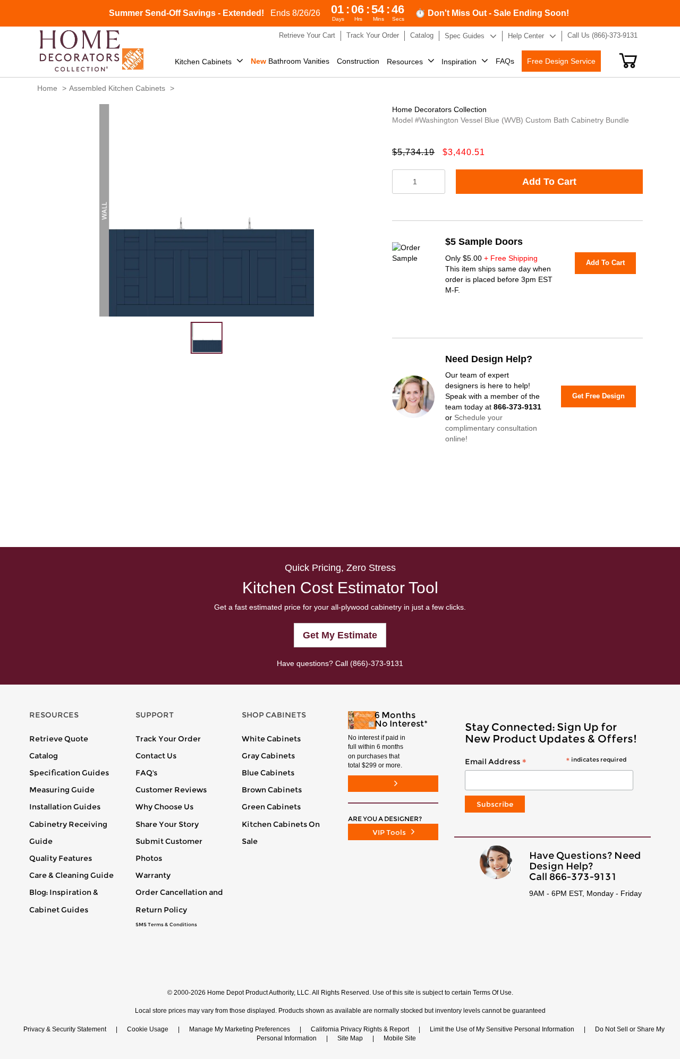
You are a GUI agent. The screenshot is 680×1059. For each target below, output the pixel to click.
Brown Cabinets (272, 790)
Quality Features (60, 858)
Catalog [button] (422, 35)
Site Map (350, 1038)
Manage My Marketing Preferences (239, 1029)
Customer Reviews (171, 790)
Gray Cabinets (268, 756)
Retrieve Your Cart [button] (307, 35)
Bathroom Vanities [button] (290, 61)
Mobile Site (400, 1038)
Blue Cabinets (268, 773)
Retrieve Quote (58, 739)
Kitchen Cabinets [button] (203, 61)
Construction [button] (358, 61)
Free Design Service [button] (561, 61)
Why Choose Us (164, 807)
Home (47, 88)
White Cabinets (271, 739)
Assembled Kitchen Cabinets (117, 88)
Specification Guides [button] (69, 773)
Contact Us (155, 756)
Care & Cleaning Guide (71, 875)
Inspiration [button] (459, 61)
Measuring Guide (62, 790)
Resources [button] (405, 61)
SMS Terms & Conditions (166, 924)
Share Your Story (167, 824)
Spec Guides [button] (464, 36)
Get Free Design (598, 396)
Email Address (545, 762)
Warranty (153, 875)
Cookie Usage (147, 1029)
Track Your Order (168, 739)
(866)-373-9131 (376, 663)
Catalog (43, 756)
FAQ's (146, 773)
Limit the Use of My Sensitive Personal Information (502, 1029)
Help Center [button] (526, 36)
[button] (628, 61)
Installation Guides (64, 807)
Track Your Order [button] (372, 35)
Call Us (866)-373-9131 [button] (602, 35)
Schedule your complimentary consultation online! (491, 428)
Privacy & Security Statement (64, 1029)
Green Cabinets (271, 807)
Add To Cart (549, 181)
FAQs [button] (505, 61)
